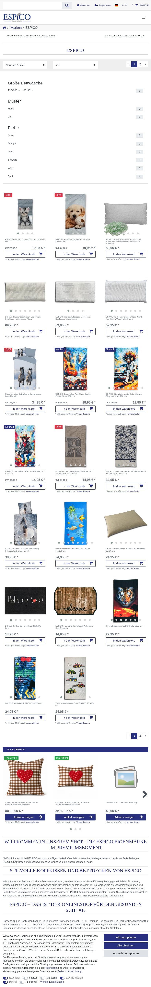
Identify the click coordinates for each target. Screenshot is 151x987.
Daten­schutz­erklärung (70, 971)
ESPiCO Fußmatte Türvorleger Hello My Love (23, 627)
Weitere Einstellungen (52, 982)
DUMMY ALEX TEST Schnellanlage (122, 803)
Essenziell (14, 977)
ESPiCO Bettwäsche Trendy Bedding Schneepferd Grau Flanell (22, 550)
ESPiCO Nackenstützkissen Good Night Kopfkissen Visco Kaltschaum (124, 318)
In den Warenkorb (23, 254)
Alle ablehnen (125, 945)
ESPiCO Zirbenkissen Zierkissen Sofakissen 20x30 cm (125, 550)
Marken (16, 28)
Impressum (52, 968)
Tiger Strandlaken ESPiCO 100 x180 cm (124, 626)
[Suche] (67, 5)
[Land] (116, 5)
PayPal (13, 982)
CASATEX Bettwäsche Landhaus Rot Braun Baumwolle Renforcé (22, 804)
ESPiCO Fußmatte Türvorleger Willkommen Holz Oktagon (74, 627)
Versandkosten (33, 259)
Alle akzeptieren (126, 937)
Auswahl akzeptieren (126, 953)
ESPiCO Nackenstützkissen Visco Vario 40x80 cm (123, 242)
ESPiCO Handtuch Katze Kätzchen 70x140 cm (25, 241)
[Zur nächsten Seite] (145, 64)
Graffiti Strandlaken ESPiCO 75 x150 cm (23, 703)
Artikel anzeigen (24, 817)
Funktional (31, 982)
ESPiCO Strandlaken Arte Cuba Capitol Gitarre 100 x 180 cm (73, 395)
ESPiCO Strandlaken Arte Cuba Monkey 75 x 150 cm (24, 472)
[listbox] (25, 214)
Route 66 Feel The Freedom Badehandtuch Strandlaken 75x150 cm (126, 472)
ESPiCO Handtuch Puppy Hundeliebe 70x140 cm (72, 241)
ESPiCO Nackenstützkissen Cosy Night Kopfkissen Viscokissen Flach (23, 318)
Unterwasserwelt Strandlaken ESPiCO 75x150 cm (72, 550)
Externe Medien (74, 977)
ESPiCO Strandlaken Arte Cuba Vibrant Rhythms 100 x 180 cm (124, 395)
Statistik (33, 977)
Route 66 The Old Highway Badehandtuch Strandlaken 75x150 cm (74, 472)
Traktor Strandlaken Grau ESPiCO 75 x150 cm (75, 704)
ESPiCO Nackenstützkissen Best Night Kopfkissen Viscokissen (72, 318)
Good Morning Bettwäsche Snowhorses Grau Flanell (23, 395)
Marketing (51, 977)
